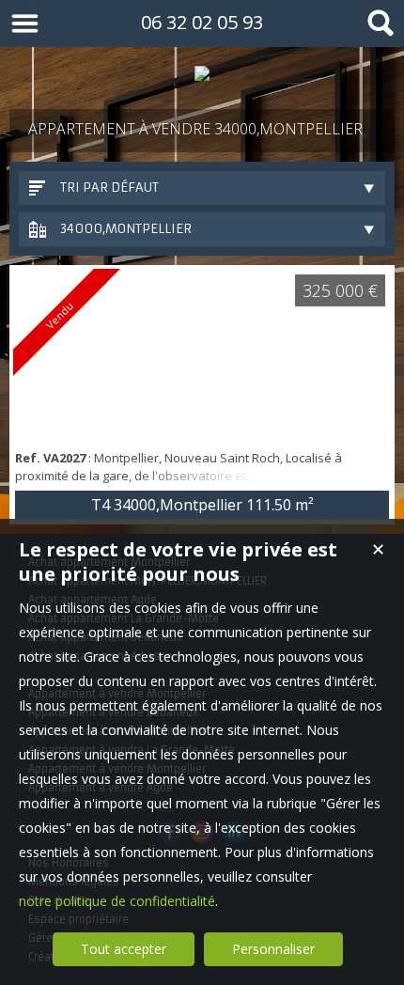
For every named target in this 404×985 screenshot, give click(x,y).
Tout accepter (123, 949)
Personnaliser (273, 949)
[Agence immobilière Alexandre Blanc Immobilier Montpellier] (202, 73)
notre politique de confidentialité (117, 901)
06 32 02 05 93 (202, 22)
